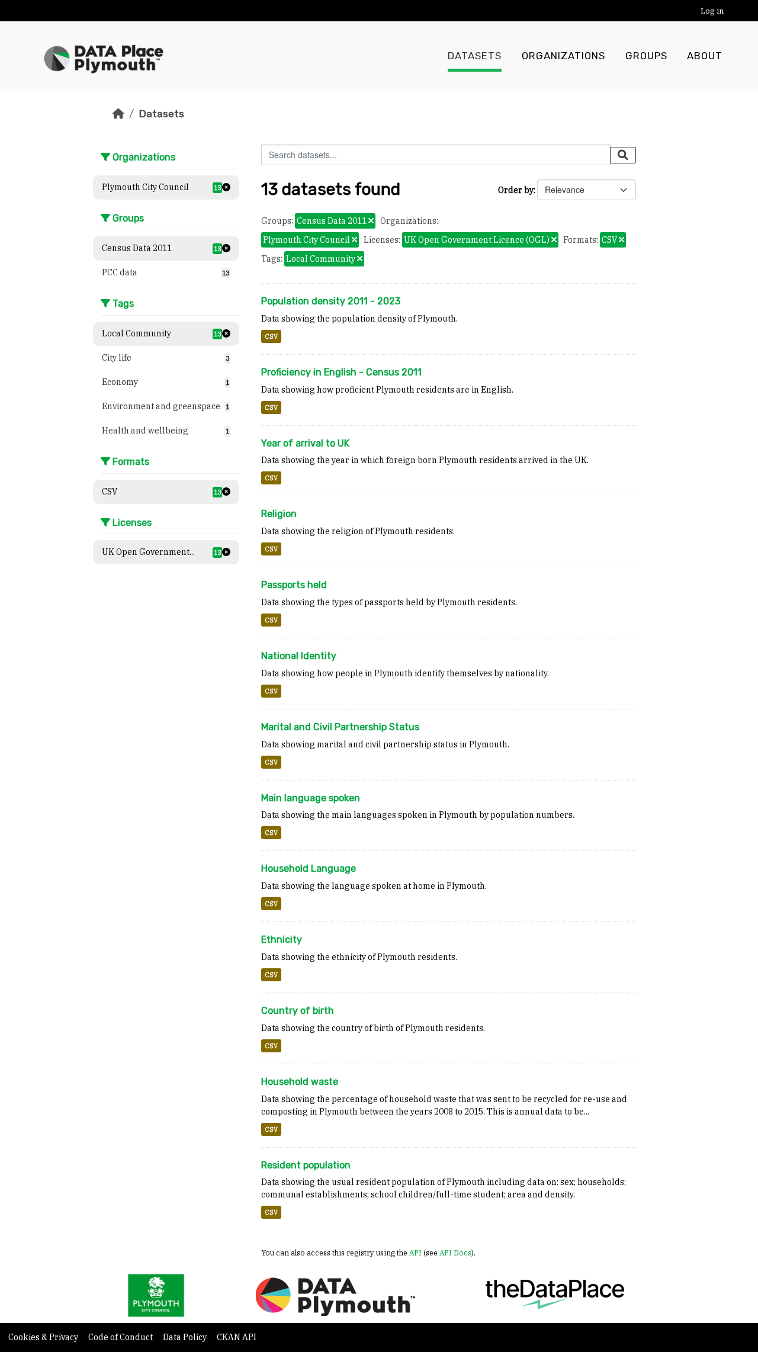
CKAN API (236, 1337)
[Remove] (371, 221)
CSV (271, 336)
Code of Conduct (121, 1337)
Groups (646, 56)
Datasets (475, 56)
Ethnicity (281, 939)
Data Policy (185, 1337)
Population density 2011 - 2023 (330, 301)
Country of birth (297, 1010)
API (415, 1252)
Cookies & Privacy (44, 1337)
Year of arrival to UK (305, 443)
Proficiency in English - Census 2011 (341, 372)
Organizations (563, 56)
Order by (516, 190)
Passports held (294, 584)
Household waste (299, 1081)
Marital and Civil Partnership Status (340, 727)
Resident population (306, 1165)
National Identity (298, 655)
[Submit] (623, 155)
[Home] (118, 114)
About (704, 56)
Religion (279, 513)
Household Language (308, 868)
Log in (712, 11)
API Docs (455, 1252)
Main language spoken (310, 798)
